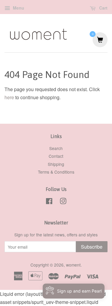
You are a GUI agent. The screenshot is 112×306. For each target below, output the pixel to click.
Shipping (56, 164)
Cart (103, 8)
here (9, 97)
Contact (56, 156)
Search (56, 148)
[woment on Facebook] (49, 202)
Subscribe (91, 246)
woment (73, 265)
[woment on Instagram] (63, 202)
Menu (18, 8)
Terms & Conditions (56, 172)
